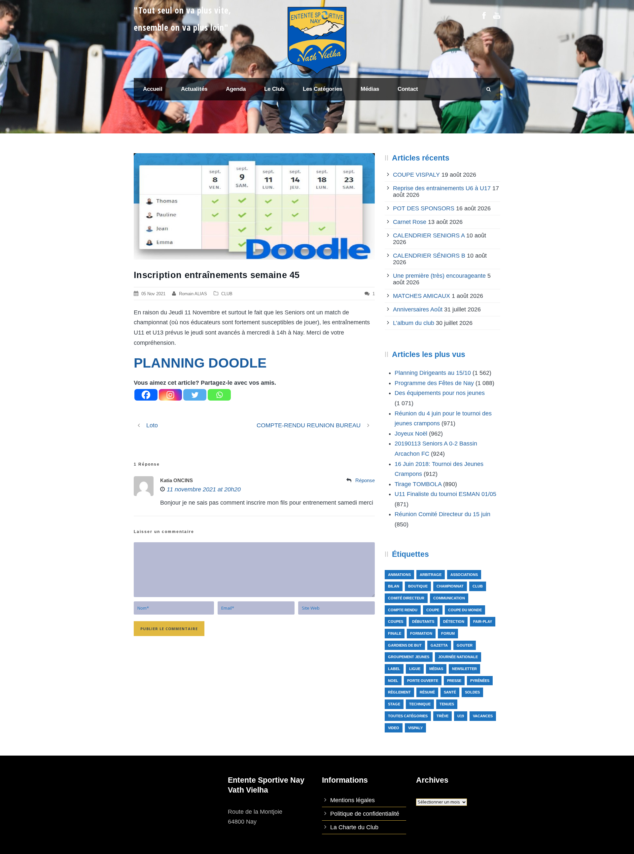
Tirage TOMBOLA (418, 484)
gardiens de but (405, 645)
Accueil (152, 89)
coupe (432, 610)
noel (393, 681)
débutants (423, 621)
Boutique (418, 586)
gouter (465, 645)
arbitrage (430, 575)
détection (453, 621)
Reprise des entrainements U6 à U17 (442, 188)
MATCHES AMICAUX (421, 296)
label (394, 669)
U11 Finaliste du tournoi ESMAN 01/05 (445, 494)
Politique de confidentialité (364, 813)
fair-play (482, 621)
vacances (483, 716)
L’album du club (413, 323)
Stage (394, 704)
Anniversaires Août (417, 309)
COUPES (395, 621)
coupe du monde (465, 610)
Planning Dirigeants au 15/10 (433, 373)
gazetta (439, 645)
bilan (393, 586)
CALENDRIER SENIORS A (429, 235)
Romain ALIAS (193, 293)
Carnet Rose (409, 222)
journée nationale (458, 657)
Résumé (427, 692)
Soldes (472, 692)
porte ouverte (422, 681)
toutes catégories (408, 716)
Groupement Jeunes (408, 657)
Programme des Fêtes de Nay (434, 383)
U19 (460, 716)
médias (436, 669)
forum (448, 633)
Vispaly (415, 728)
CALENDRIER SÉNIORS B (429, 255)
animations (399, 575)
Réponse (365, 480)
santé (450, 692)
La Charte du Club (354, 827)
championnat (450, 586)
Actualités (194, 89)
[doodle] (254, 206)
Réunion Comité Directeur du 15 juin (442, 514)
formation (421, 633)
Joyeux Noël (411, 433)
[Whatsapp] (219, 395)
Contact (408, 89)
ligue (414, 669)
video (393, 728)
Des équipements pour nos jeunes (440, 393)
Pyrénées (479, 681)
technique (420, 704)
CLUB (226, 293)
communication (449, 598)
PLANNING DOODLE (200, 363)
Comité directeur (406, 598)
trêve (442, 716)
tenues (447, 704)
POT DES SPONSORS (423, 208)
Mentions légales (352, 800)
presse (454, 681)
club (478, 586)
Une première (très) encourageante (439, 275)
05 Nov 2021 (153, 293)
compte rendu (402, 610)
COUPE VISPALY (416, 174)
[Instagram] (170, 395)
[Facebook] (146, 395)
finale (394, 633)
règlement (399, 692)
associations (464, 575)
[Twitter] (194, 395)
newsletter (464, 669)
